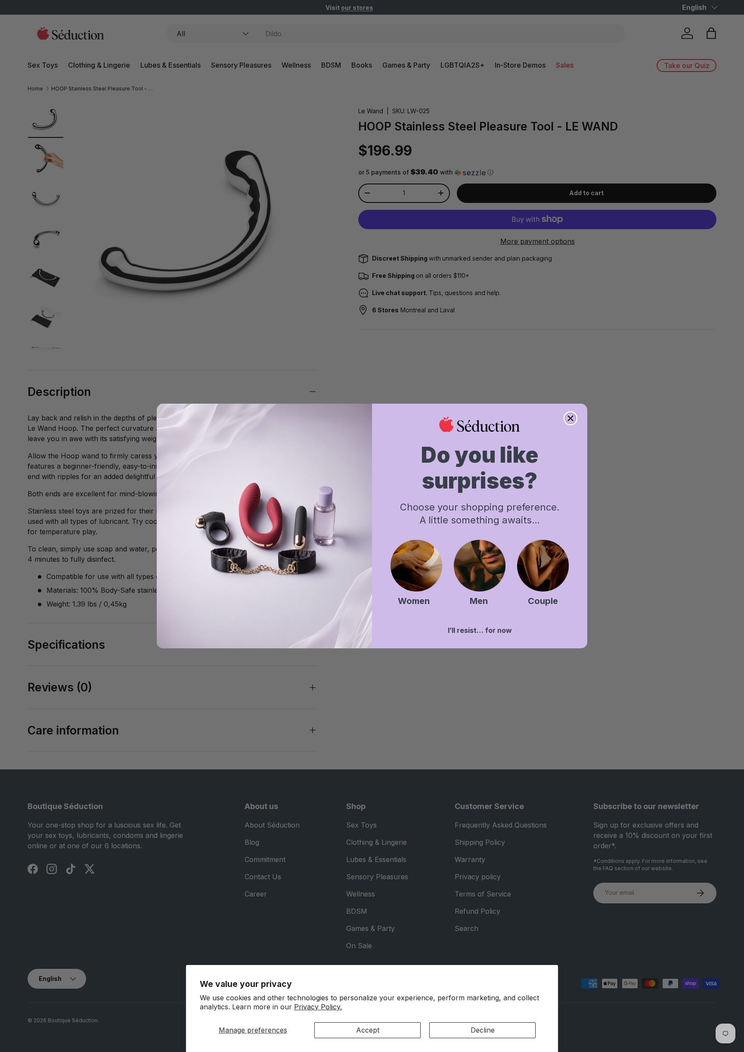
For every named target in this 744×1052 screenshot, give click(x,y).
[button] (416, 565)
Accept (367, 1030)
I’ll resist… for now (480, 630)
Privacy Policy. (318, 1006)
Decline (483, 1030)
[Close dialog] (570, 418)
